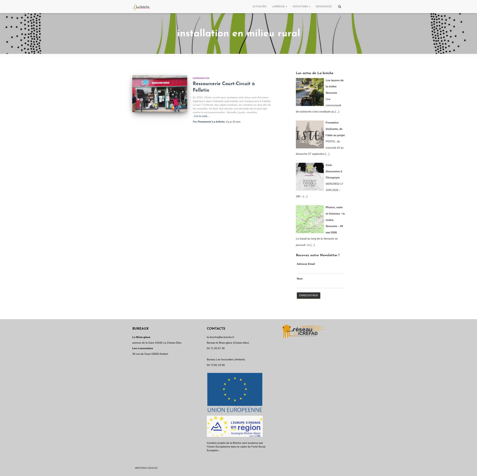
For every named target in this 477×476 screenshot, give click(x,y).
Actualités (259, 6)
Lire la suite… (202, 116)
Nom (300, 278)
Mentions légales (146, 468)
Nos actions (300, 6)
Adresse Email (306, 263)
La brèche (278, 6)
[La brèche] (141, 6)
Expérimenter (201, 78)
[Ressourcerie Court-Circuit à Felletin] (159, 93)
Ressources (324, 6)
